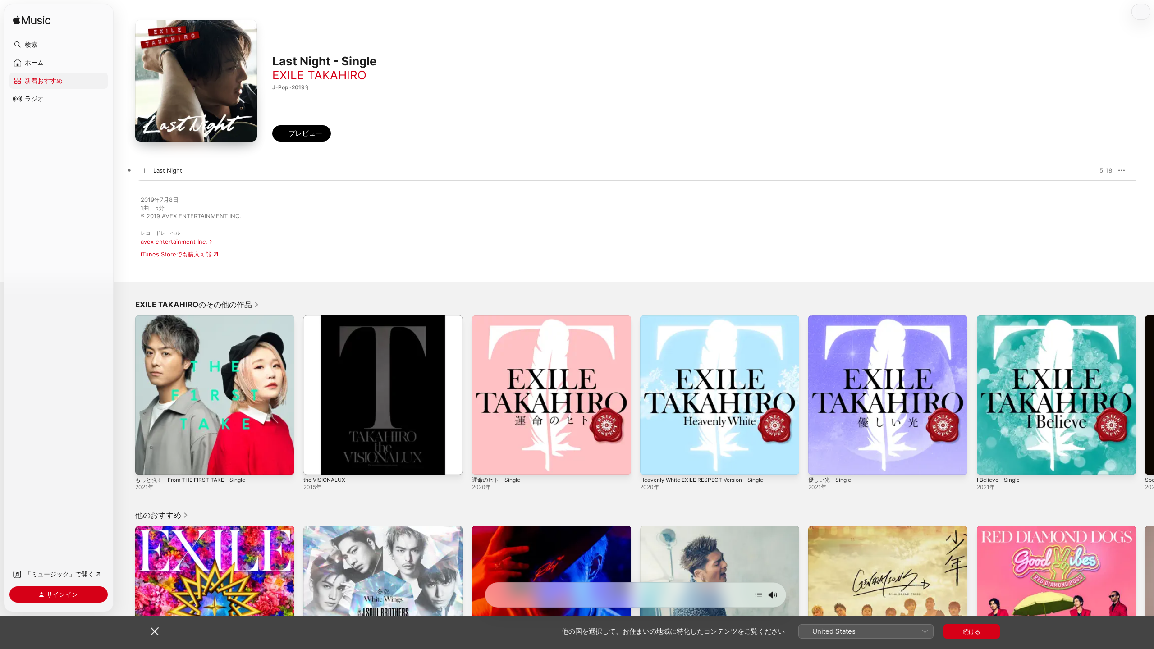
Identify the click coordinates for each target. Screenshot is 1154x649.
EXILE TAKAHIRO (319, 75)
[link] (197, 305)
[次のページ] (1145, 395)
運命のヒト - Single (498, 319)
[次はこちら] (758, 595)
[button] (58, 44)
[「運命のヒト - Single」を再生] (483, 463)
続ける (971, 631)
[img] (31, 20)
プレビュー (1101, 170)
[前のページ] (126, 395)
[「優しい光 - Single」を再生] (819, 463)
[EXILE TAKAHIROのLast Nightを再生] (144, 171)
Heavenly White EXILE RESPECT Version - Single (707, 319)
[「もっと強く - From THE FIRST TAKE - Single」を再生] (146, 463)
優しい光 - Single (831, 319)
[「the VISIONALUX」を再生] (314, 463)
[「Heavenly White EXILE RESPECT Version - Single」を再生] (651, 463)
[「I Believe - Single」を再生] (988, 463)
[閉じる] (155, 631)
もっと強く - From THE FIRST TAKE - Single (195, 319)
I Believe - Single (1000, 319)
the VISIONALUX (326, 319)
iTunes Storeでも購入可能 (176, 254)
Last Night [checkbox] (167, 170)
